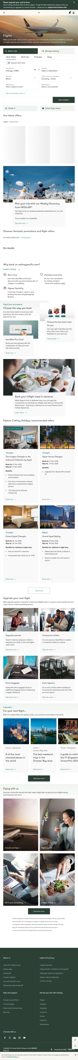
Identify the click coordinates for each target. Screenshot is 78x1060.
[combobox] (21, 78)
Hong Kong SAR (60, 1049)
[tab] (11, 57)
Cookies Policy (12, 1057)
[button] (39, 70)
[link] (39, 184)
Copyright (6, 1048)
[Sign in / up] (73, 12)
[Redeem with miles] (8, 63)
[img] (74, 2)
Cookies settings (46, 981)
